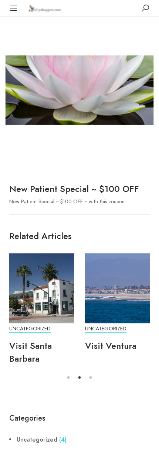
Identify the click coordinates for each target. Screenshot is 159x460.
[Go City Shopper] (45, 8)
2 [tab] (79, 378)
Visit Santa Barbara (30, 352)
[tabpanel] (42, 312)
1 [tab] (68, 378)
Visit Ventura (110, 345)
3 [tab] (90, 378)
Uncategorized (30, 328)
